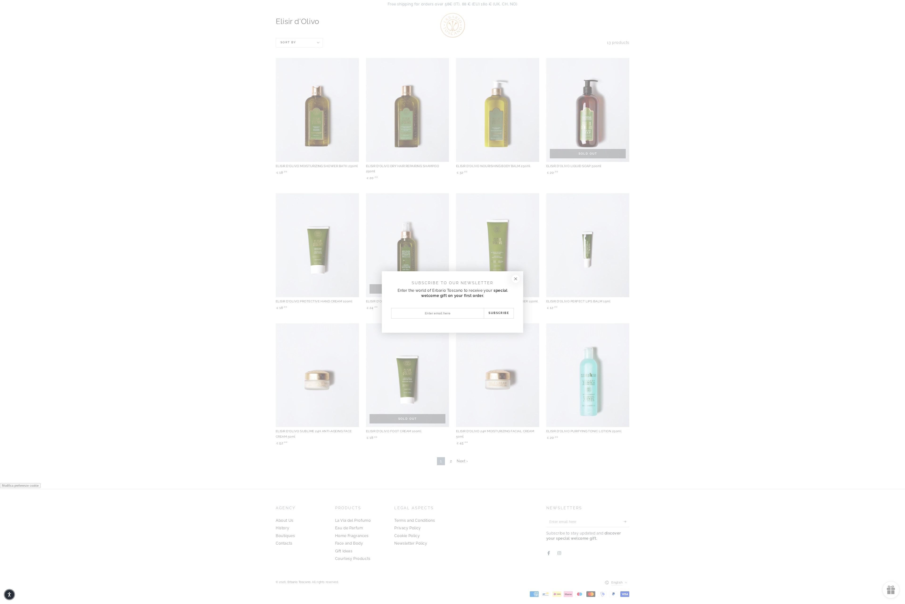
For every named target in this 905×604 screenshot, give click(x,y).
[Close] (515, 279)
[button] (9, 594)
